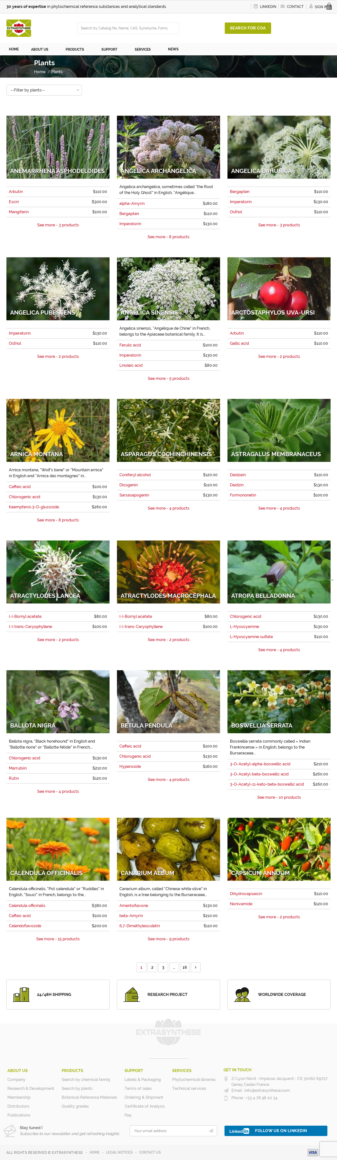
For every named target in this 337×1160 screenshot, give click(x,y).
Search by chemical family (86, 1079)
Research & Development (30, 1088)
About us (17, 1070)
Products (72, 1070)
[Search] (174, 28)
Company (16, 1079)
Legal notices (119, 1152)
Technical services (189, 1088)
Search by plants (77, 1088)
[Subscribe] (211, 1130)
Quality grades (75, 1106)
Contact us (150, 1152)
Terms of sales (138, 1088)
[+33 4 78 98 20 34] (226, 1098)
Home (95, 1152)
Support (134, 1070)
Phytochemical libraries (194, 1079)
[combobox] (123, 28)
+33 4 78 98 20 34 (261, 1098)
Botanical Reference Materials (89, 1097)
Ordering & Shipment (144, 1097)
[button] (42, 49)
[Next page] (196, 967)
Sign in (321, 7)
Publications (18, 1115)
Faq (128, 1115)
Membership (19, 1097)
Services (181, 1070)
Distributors (18, 1106)
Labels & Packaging (143, 1079)
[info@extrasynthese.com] (226, 1090)
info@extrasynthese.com (266, 1090)
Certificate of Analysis (145, 1106)
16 (185, 967)
